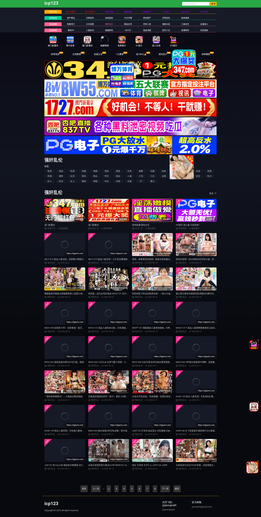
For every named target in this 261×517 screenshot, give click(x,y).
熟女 (95, 176)
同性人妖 (147, 24)
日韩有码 (90, 18)
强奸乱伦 (109, 24)
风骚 (84, 171)
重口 (152, 181)
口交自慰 (90, 24)
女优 (72, 176)
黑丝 (175, 171)
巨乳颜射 (204, 30)
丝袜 (164, 171)
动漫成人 (204, 24)
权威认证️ (98, 54)
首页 (84, 488)
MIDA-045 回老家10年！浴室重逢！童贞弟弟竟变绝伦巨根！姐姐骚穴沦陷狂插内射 (83, 328)
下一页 (165, 488)
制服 (186, 171)
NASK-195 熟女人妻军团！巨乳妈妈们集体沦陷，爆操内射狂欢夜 (206, 396)
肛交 (61, 181)
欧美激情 (185, 18)
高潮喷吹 (185, 30)
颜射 (84, 181)
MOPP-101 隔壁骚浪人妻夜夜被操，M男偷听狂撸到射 (157, 328)
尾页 (177, 488)
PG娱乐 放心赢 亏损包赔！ (188, 225)
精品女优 (128, 24)
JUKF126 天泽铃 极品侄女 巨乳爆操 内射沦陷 (153, 431)
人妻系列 (90, 30)
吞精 (95, 181)
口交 (175, 176)
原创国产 (147, 18)
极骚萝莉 (109, 30)
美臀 (141, 171)
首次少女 (166, 30)
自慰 (209, 171)
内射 (118, 181)
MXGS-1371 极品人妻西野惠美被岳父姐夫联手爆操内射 (202, 328)
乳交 (209, 176)
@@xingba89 (168, 509)
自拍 (61, 171)
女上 (72, 181)
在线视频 (53, 30)
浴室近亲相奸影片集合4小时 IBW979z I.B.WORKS (111, 465)
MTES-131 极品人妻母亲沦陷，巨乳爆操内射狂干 (111, 328)
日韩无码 (166, 18)
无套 (129, 181)
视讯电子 (163, 54)
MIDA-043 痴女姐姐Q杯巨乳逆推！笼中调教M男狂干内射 (115, 431)
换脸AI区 (166, 24)
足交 (198, 176)
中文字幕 (128, 18)
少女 (152, 176)
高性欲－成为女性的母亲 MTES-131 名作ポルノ (110, 293)
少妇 (141, 176)
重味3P (71, 30)
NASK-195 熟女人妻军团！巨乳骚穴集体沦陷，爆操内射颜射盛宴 (74, 431)
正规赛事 (76, 54)
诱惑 (95, 171)
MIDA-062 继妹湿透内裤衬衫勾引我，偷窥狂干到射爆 (69, 362)
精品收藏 (53, 24)
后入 (49, 181)
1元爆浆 (120, 54)
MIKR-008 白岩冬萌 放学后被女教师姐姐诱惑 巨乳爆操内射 (159, 362)
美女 (118, 176)
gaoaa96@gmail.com (202, 507)
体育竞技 (55, 54)
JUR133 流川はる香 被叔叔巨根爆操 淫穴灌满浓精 (67, 465)
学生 (107, 176)
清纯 (107, 171)
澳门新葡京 (49, 225)
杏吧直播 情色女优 (140, 225)
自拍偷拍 (109, 18)
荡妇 (84, 176)
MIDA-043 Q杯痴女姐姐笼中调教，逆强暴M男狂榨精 (200, 362)
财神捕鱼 (206, 54)
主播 (164, 176)
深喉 (186, 176)
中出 (107, 181)
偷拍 (49, 171)
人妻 (129, 176)
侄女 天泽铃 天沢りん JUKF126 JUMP (149, 465)
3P (141, 181)
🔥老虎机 (184, 54)
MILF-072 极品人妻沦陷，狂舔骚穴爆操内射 (65, 259)
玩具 (198, 171)
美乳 (118, 171)
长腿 (152, 171)
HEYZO (128, 30)
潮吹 (61, 176)
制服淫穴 (71, 24)
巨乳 (129, 171)
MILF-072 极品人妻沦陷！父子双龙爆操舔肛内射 (111, 259)
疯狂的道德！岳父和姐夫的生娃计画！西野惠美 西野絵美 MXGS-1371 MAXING (213, 259)
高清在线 (53, 18)
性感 (72, 171)
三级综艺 (185, 24)
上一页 (96, 488)
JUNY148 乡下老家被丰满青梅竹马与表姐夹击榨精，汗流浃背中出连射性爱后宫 (213, 431)
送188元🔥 (141, 54)
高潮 (49, 176)
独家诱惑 (147, 30)
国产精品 (71, 18)
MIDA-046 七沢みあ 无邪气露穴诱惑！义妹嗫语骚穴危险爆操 (116, 362)
